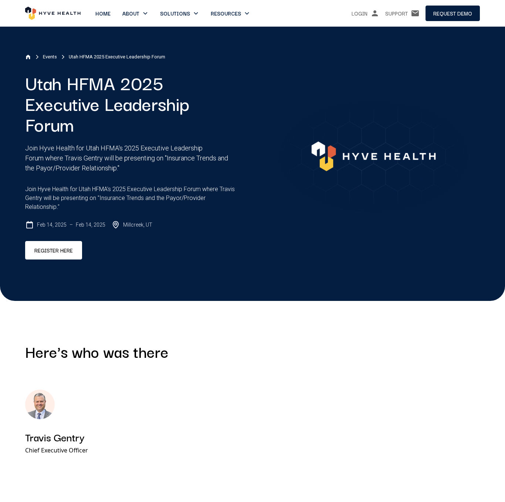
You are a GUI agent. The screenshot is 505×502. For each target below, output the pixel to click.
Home (103, 13)
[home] (53, 13)
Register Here (53, 250)
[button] (135, 13)
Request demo (452, 13)
